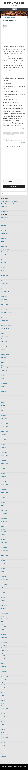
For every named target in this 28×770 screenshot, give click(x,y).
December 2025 (4, 423)
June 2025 (3, 439)
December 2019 (4, 610)
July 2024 (3, 468)
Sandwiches (3, 357)
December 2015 (4, 734)
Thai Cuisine (3, 375)
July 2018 (3, 655)
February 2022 (4, 542)
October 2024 (4, 460)
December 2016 (4, 705)
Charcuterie (3, 254)
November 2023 (4, 486)
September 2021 (4, 555)
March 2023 (3, 508)
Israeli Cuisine (4, 296)
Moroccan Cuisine (5, 328)
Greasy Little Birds (14, 3)
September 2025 (4, 431)
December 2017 (4, 674)
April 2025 (3, 444)
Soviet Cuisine (4, 370)
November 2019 (4, 613)
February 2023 (4, 510)
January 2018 (4, 671)
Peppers (3, 333)
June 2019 (3, 626)
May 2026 (3, 410)
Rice (2, 352)
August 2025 (4, 434)
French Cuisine (4, 278)
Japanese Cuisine (5, 301)
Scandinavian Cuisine (5, 359)
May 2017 (3, 692)
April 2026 (3, 413)
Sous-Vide (3, 365)
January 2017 (4, 703)
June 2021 (3, 563)
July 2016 (3, 716)
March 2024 (3, 476)
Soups (2, 362)
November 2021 (4, 550)
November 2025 (4, 426)
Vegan (2, 386)
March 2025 (3, 447)
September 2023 (4, 492)
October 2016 (4, 711)
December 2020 (4, 579)
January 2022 (4, 544)
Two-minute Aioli (21, 76)
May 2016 (3, 721)
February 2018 (4, 668)
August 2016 (4, 713)
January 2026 (4, 421)
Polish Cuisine (4, 341)
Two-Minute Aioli (6, 139)
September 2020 (4, 587)
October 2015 (4, 740)
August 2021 (4, 558)
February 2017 (4, 700)
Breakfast (3, 243)
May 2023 (3, 502)
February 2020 (4, 605)
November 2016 (4, 708)
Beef (2, 236)
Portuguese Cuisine (5, 346)
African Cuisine (4, 220)
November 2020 (4, 581)
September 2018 (4, 650)
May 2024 (3, 473)
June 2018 (3, 658)
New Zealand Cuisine (5, 330)
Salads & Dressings (5, 354)
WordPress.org (4, 761)
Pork (2, 344)
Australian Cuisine (5, 228)
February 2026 (4, 418)
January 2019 (4, 639)
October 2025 (4, 428)
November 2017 (4, 676)
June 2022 (3, 531)
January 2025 (4, 452)
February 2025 (4, 450)
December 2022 (4, 516)
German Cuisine (4, 283)
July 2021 (3, 560)
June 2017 (3, 689)
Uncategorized (4, 383)
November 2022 (4, 518)
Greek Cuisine (4, 286)
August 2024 (4, 465)
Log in (2, 753)
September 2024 (4, 463)
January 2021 (4, 576)
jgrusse (13, 17)
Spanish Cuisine (4, 373)
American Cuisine (5, 222)
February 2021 (4, 573)
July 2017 (3, 687)
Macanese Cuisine (5, 317)
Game (2, 280)
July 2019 (3, 624)
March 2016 (3, 726)
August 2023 (4, 494)
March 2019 (3, 634)
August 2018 (4, 653)
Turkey (2, 378)
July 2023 (3, 497)
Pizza (2, 338)
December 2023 (4, 484)
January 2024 (4, 481)
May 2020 (3, 597)
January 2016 (4, 732)
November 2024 (4, 457)
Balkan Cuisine (4, 233)
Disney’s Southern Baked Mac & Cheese (9, 209)
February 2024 (4, 479)
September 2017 (4, 682)
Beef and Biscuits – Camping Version (8, 203)
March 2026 (3, 415)
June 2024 (3, 471)
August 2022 (4, 526)
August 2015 (4, 742)
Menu (14, 9)
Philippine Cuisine (5, 336)
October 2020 (4, 584)
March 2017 (3, 697)
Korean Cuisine (4, 304)
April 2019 (3, 632)
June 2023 (3, 500)
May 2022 (3, 534)
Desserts (3, 267)
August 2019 (4, 621)
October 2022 (4, 521)
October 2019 (4, 616)
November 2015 (4, 737)
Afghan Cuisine (4, 217)
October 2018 (4, 647)
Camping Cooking (5, 249)
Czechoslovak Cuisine (5, 264)
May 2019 (3, 629)
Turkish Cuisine (4, 380)
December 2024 (4, 455)
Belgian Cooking (4, 238)
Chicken (3, 259)
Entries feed (3, 756)
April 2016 (3, 724)
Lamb (2, 307)
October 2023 (4, 489)
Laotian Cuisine (4, 309)
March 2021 (3, 571)
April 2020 (3, 600)
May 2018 (3, 660)
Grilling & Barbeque (5, 288)
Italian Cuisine (4, 299)
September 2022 (4, 523)
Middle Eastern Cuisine (6, 325)
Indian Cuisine (4, 293)
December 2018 (4, 642)
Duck (2, 272)
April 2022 (3, 537)
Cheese (2, 257)
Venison (3, 394)
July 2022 (3, 529)
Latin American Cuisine (6, 312)
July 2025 (3, 436)
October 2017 (4, 679)
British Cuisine (4, 246)
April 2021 (3, 568)
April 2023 (3, 505)
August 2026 (4, 402)
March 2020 (3, 602)
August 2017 (4, 684)
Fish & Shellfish (4, 275)
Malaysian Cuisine (5, 320)
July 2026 (3, 405)
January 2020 (4, 608)
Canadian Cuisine (5, 251)
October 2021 (4, 552)
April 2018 (3, 663)
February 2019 (4, 637)
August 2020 (4, 589)
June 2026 (3, 407)
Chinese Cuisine (4, 262)
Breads (2, 241)
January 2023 (4, 513)
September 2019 (4, 618)
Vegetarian (11, 134)
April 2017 (3, 695)
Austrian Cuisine (4, 230)
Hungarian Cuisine (5, 291)
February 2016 (4, 729)
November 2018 (4, 645)
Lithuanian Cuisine (5, 315)
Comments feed (4, 759)
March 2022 (3, 539)
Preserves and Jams (5, 349)
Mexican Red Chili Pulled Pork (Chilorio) (9, 201)
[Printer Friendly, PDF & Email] (5, 25)
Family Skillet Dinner (5, 211)
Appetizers (3, 225)
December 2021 (4, 547)
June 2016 (3, 719)
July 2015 (3, 745)
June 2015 (3, 748)
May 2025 (3, 442)
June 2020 (3, 595)
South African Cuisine (5, 367)
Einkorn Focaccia (4, 206)
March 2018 (3, 666)
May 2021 (3, 566)
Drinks (2, 270)
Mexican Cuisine (4, 322)
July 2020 (3, 592)
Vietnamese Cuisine (5, 396)
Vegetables (3, 388)
